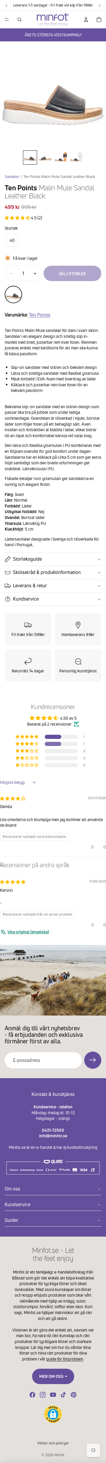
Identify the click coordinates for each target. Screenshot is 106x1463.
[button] (18, 217)
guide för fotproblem (64, 1359)
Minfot (59, 1454)
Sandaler (12, 176)
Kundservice (26, 599)
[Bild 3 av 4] (60, 157)
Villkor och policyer (53, 1443)
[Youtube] (53, 1394)
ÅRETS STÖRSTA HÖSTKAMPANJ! (53, 35)
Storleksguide (27, 559)
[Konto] (86, 19)
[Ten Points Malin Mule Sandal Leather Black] (13, 294)
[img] (12, 798)
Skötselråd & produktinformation (47, 572)
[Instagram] (42, 1394)
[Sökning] (19, 19)
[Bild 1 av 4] (30, 157)
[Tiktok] (63, 1394)
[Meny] (7, 19)
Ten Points (39, 315)
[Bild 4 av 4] (75, 157)
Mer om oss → (53, 1376)
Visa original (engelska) (28, 932)
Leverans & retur (30, 585)
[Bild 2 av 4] (45, 157)
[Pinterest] (73, 1394)
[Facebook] (32, 1394)
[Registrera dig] (92, 1060)
